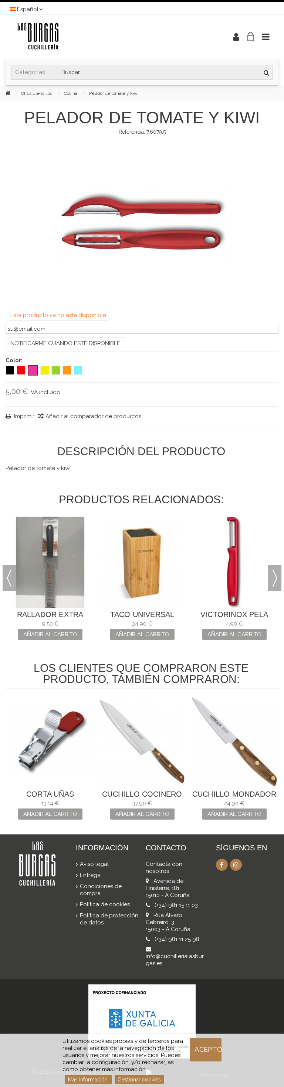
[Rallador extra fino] (50, 562)
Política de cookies (105, 904)
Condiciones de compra (101, 890)
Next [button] (274, 578)
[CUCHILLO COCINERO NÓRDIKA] (142, 742)
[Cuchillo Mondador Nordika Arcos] (234, 742)
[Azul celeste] (78, 370)
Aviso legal (94, 864)
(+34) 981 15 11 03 (176, 905)
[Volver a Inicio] (13, 93)
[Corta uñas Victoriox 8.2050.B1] (50, 742)
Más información (88, 1080)
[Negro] (10, 370)
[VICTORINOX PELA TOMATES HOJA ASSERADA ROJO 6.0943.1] (234, 562)
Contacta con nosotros (164, 867)
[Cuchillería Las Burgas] (110, 37)
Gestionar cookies (139, 1080)
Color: (15, 360)
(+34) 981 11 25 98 (177, 939)
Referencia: (132, 132)
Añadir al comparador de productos (93, 416)
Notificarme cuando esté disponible (65, 343)
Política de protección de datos (109, 919)
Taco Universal (142, 614)
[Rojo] (21, 370)
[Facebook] (222, 865)
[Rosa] (32, 370)
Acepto (208, 1049)
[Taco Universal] (142, 562)
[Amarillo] (45, 370)
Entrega (90, 875)
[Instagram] (236, 865)
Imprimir (23, 416)
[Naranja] (67, 370)
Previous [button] (9, 578)
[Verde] (56, 370)
